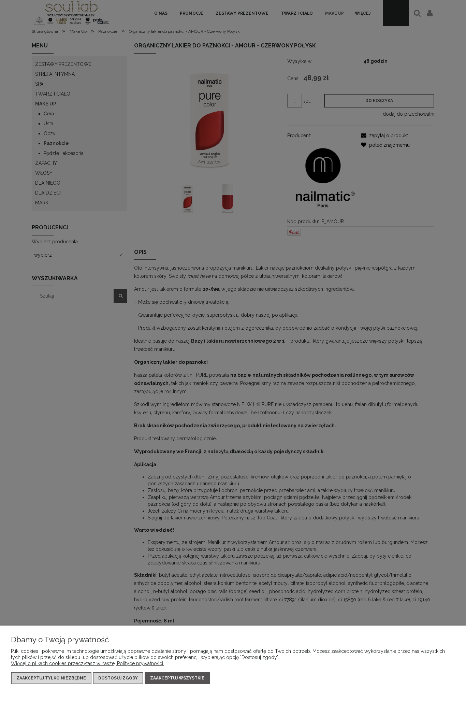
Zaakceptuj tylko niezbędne (51, 678)
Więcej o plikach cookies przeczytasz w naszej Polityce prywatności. (87, 663)
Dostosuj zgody (118, 678)
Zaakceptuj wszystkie (177, 678)
